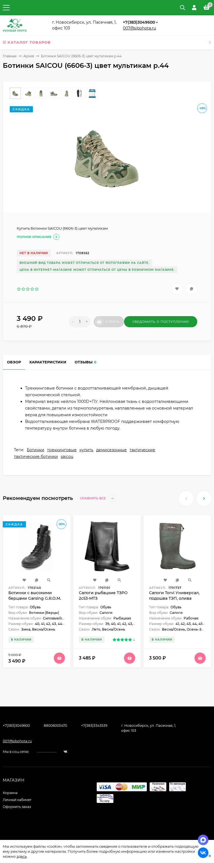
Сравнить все (93, 498)
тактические (142, 449)
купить (86, 449)
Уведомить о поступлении (160, 322)
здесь (21, 856)
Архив (28, 56)
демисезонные (111, 449)
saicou (67, 456)
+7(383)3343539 (94, 725)
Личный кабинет (17, 800)
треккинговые (62, 449)
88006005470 (55, 725)
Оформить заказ (17, 807)
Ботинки (35, 449)
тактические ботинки (36, 456)
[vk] (65, 752)
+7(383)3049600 (139, 22)
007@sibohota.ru (139, 28)
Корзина (10, 793)
